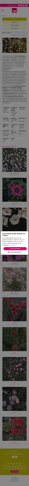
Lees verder (12, 245)
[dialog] (14, 243)
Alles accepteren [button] (15, 248)
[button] (14, 252)
